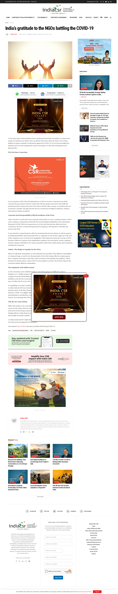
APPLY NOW (59, 317)
